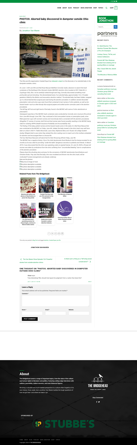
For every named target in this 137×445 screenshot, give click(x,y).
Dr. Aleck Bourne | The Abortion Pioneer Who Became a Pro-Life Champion (107, 48)
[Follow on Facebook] (111, 1)
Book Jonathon (86, 8)
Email (47, 310)
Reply (90, 281)
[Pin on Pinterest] (59, 233)
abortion (46, 240)
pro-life (59, 240)
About (64, 8)
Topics (100, 8)
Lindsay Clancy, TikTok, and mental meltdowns (106, 55)
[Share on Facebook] (48, 233)
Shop (95, 8)
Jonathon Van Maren (31, 31)
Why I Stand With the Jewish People (106, 70)
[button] (113, 8)
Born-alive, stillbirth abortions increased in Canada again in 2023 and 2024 (106, 102)
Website (71, 310)
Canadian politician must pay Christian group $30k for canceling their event (107, 91)
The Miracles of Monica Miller (107, 75)
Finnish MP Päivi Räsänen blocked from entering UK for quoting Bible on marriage (106, 62)
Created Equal (52, 240)
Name (24, 310)
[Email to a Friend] (55, 233)
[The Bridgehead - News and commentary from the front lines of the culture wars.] (32, 7)
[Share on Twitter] (52, 233)
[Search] (106, 8)
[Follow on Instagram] (113, 1)
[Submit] (115, 27)
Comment (25, 293)
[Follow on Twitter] (114, 1)
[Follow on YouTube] (116, 1)
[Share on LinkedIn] (62, 233)
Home (59, 8)
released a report (57, 81)
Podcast (76, 8)
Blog (70, 8)
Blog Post (23, 16)
